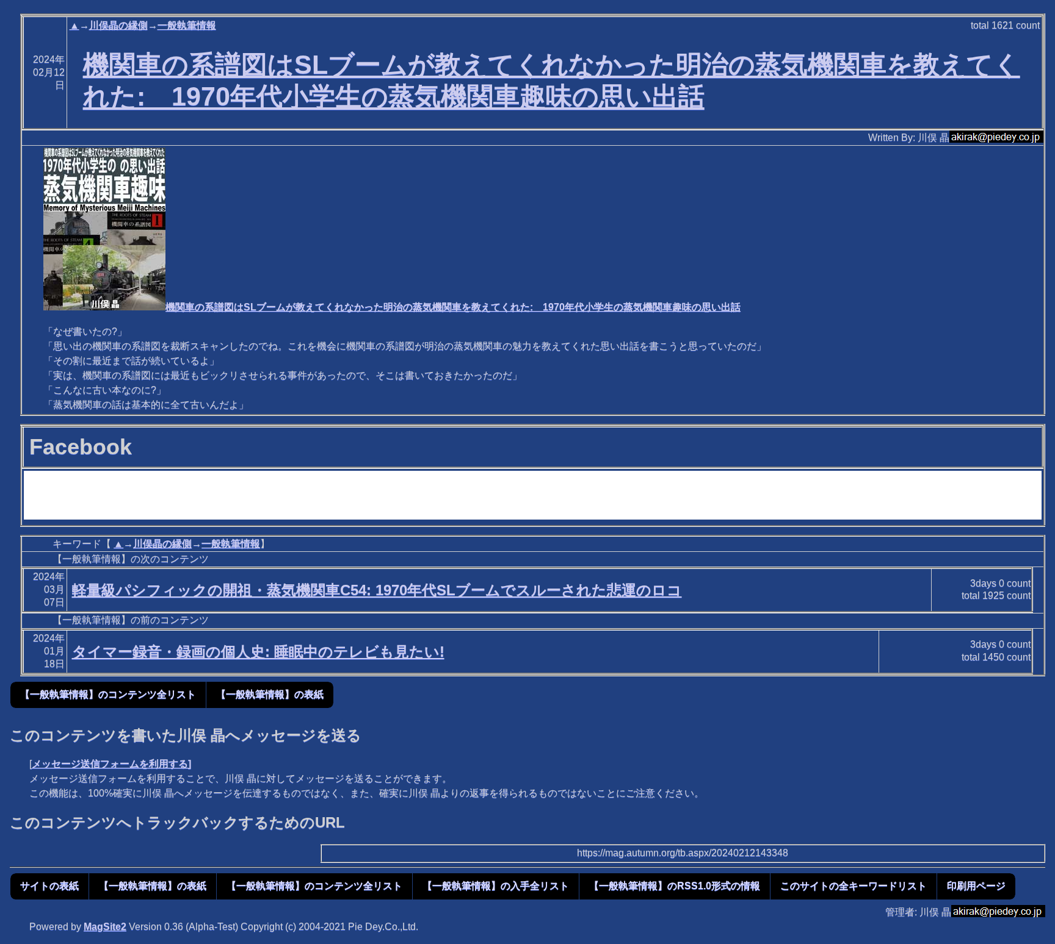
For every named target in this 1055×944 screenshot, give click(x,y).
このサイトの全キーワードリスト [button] (853, 886)
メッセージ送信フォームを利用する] (111, 764)
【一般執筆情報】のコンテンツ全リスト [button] (108, 694)
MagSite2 (105, 926)
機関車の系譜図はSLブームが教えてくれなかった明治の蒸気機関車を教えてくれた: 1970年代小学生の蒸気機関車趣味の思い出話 (453, 307)
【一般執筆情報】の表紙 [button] (270, 694)
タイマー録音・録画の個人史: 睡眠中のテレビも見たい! (258, 651)
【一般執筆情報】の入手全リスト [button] (495, 886)
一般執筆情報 (187, 25)
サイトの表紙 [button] (49, 886)
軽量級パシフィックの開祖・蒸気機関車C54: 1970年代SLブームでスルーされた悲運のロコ (377, 590)
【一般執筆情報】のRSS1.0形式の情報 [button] (674, 886)
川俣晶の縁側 (118, 25)
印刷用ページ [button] (976, 886)
